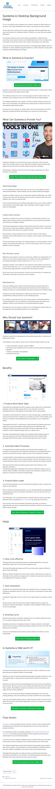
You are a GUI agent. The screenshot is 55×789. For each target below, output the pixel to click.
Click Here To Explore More (26, 639)
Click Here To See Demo (26, 359)
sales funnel (21, 266)
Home (19, 5)
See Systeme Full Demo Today (26, 85)
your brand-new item (36, 261)
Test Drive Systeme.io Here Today (26, 762)
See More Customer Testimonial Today (26, 708)
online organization (37, 732)
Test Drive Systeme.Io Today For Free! (26, 512)
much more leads (26, 499)
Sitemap (42, 5)
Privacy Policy (34, 5)
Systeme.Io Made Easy (10, 778)
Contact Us (26, 5)
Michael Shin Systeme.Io (46, 778)
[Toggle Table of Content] (13, 772)
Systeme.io (6, 724)
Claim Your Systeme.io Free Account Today (26, 177)
